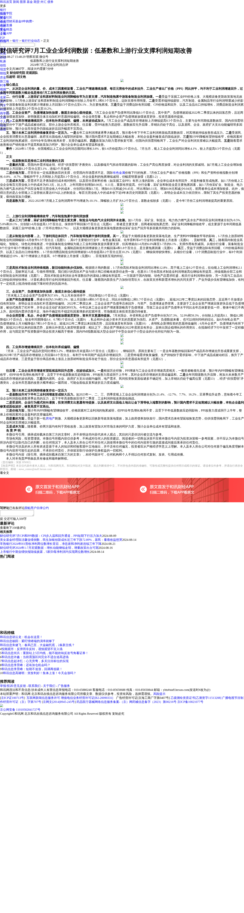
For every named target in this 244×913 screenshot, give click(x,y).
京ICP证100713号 (12, 697)
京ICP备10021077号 (190, 701)
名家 (3, 97)
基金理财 (6, 21)
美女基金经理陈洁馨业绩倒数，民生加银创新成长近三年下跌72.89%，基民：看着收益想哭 (61, 539)
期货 (37, 1)
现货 (3, 69)
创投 (3, 65)
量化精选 (6, 29)
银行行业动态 (31, 40)
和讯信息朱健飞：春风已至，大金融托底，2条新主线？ (37, 645)
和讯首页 (6, 1)
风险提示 (159, 693)
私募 (3, 61)
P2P (2, 37)
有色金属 (119, 172)
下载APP (6, 33)
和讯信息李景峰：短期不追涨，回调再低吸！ (32, 669)
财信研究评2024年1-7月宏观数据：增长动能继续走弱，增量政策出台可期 (49, 547)
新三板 (4, 81)
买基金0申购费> (23, 21)
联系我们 (34, 685)
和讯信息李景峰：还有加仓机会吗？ (26, 665)
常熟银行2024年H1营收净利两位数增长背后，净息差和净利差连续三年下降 (50, 543)
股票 (23, 1)
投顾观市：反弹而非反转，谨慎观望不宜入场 (32, 649)
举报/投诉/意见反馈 (13, 685)
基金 (30, 1)
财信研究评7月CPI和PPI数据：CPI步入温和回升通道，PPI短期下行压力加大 (51, 535)
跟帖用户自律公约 (36, 508)
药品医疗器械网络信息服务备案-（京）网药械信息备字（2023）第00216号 (126, 701)
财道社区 (6, 17)
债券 (50, 1)
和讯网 (4, 40)
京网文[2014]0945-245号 (59, 701)
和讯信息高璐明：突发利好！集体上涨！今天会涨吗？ (39, 673)
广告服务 (64, 685)
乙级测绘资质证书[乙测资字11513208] (196, 697)
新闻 (16, 1)
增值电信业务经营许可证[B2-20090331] (87, 697)
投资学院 (6, 13)
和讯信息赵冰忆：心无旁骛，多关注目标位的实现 (35, 661)
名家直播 (6, 25)
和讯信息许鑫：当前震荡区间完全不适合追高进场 (35, 657)
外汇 (43, 1)
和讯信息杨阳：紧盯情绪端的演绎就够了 (27, 641)
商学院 (4, 113)
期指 (3, 73)
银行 (3, 9)
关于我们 (49, 685)
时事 (3, 85)
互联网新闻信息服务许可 (43, 697)
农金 (3, 77)
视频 (3, 89)
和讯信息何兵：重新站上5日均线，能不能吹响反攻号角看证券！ (45, 653)
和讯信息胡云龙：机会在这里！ (21, 637)
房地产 (50, 418)
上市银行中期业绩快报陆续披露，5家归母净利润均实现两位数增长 (45, 551)
